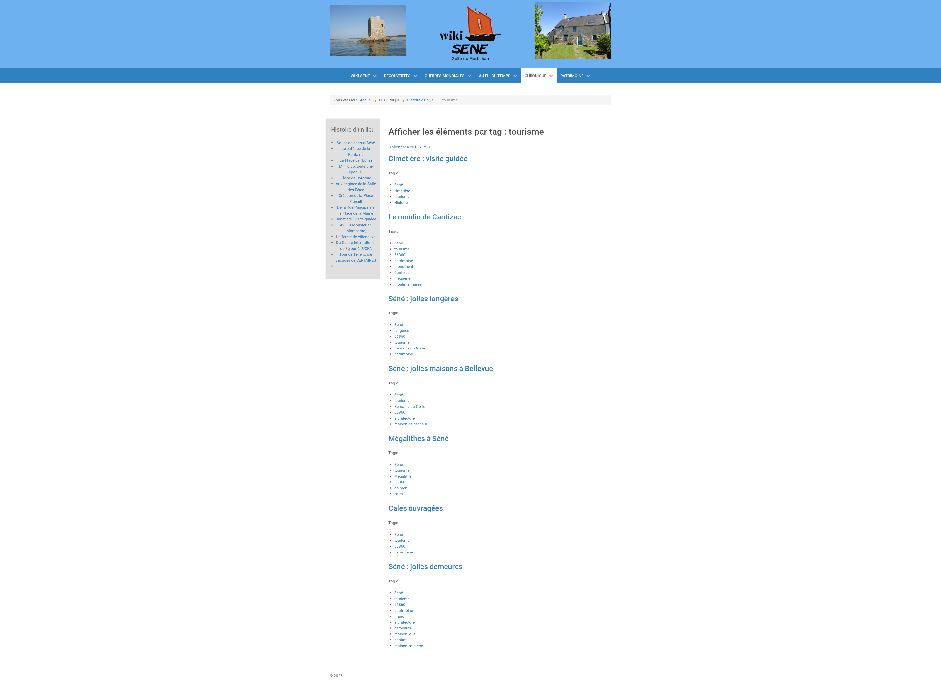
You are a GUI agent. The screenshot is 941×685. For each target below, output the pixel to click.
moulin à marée (407, 284)
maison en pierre (408, 645)
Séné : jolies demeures (425, 566)
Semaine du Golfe (409, 348)
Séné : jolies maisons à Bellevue (440, 368)
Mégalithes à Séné (418, 438)
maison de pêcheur (410, 424)
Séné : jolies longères (423, 298)
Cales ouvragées (415, 508)
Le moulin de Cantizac (424, 217)
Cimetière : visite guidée (428, 158)
